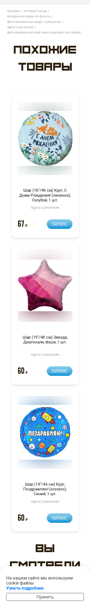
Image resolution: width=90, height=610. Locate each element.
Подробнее (59, 224)
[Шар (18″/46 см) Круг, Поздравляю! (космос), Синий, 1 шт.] (45, 434)
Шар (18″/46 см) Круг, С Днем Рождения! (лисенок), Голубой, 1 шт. (45, 195)
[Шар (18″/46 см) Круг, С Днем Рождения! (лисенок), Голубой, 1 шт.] (45, 140)
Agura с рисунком (45, 207)
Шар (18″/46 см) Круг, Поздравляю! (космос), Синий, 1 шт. (45, 489)
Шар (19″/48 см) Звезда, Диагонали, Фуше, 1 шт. (45, 339)
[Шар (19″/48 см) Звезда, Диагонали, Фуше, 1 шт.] (45, 287)
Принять (45, 596)
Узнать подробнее (25, 588)
